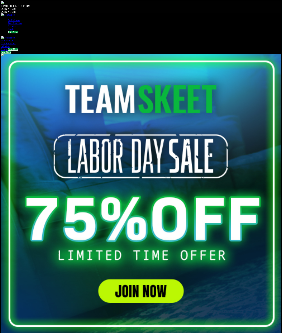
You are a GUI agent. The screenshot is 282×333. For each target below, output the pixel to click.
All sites (12, 26)
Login (11, 29)
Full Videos (14, 20)
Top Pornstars (15, 23)
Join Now (13, 32)
